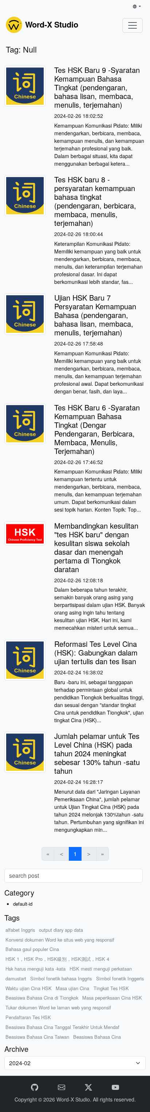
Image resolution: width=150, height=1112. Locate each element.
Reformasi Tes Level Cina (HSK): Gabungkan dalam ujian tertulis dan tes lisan (96, 652)
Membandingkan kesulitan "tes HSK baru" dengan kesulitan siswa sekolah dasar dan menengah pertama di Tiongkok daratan (96, 547)
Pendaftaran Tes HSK (28, 1017)
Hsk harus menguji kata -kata (35, 968)
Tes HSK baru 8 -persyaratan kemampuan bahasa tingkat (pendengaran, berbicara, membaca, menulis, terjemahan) (95, 201)
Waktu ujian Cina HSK (28, 988)
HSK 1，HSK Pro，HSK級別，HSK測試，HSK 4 (57, 958)
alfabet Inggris (20, 929)
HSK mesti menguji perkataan (101, 968)
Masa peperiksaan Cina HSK (112, 997)
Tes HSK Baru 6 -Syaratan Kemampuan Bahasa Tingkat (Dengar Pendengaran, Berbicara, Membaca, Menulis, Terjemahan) (97, 429)
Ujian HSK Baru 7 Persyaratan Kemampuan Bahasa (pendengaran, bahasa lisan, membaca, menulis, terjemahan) (95, 315)
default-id (22, 903)
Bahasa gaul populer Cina (32, 949)
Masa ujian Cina (72, 988)
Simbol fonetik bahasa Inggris (61, 978)
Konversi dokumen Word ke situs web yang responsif (59, 939)
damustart (15, 978)
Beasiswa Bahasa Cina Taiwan (37, 1036)
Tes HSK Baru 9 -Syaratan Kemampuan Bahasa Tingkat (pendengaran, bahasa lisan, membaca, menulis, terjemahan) (97, 87)
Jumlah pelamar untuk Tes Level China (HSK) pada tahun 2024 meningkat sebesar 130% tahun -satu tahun (97, 753)
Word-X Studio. (74, 1099)
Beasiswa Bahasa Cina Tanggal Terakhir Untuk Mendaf (62, 1027)
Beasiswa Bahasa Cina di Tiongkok (41, 997)
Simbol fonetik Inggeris (120, 978)
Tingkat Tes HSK (111, 988)
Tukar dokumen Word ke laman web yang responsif (58, 1007)
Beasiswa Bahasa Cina (97, 1036)
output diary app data (61, 929)
